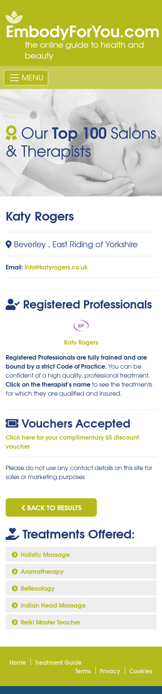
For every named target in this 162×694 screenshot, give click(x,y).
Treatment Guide (58, 662)
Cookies (141, 670)
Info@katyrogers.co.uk (56, 266)
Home (17, 662)
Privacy (110, 670)
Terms (83, 670)
